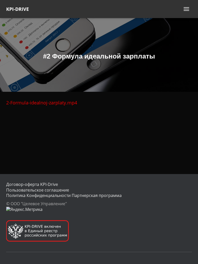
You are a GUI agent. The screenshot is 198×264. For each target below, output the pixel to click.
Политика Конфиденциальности (38, 195)
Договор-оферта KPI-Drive (32, 184)
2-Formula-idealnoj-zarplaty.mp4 (41, 103)
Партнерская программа (97, 195)
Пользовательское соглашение (37, 190)
